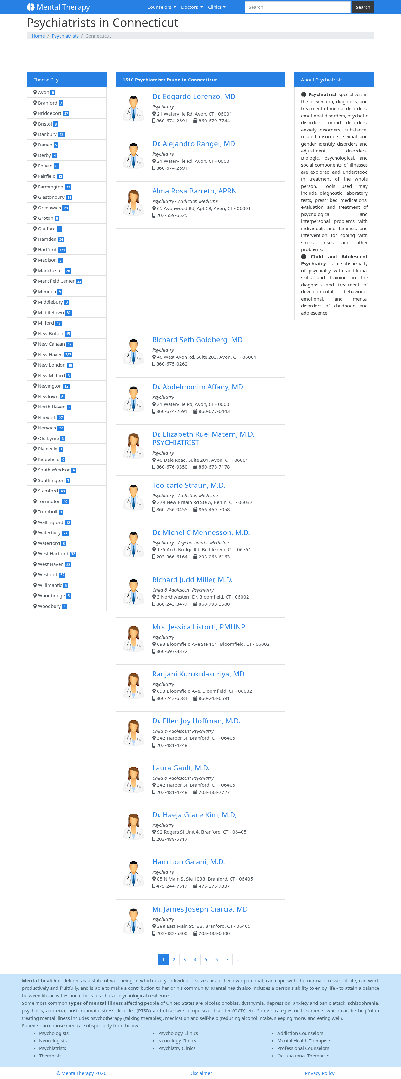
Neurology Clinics (177, 1040)
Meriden (49, 291)
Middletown (53, 312)
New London (54, 365)
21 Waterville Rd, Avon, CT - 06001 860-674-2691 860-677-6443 (197, 398)
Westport (50, 574)
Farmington (53, 186)
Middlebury (52, 302)
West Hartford (56, 553)
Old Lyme (50, 438)
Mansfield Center (59, 281)
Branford (49, 103)
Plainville (49, 448)
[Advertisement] (200, 56)
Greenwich (52, 207)
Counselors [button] (160, 7)
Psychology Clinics (178, 1033)
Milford (48, 323)
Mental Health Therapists (304, 1040)
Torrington (52, 501)
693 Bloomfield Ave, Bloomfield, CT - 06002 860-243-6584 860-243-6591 (202, 685)
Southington (53, 480)
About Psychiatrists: (322, 79)
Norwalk (50, 417)
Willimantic (52, 585)
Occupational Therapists (303, 1055)
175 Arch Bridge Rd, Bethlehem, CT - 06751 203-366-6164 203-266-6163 (201, 543)
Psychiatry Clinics (176, 1048)
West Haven (53, 564)
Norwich (50, 427)
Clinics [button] (215, 7)
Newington (52, 386)
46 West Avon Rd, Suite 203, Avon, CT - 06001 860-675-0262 (204, 351)
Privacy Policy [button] (320, 1073)
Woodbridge (53, 595)
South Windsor (56, 469)
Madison (49, 260)
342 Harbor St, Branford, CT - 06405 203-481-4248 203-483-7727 (193, 779)
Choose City (46, 79)
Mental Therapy (62, 7)
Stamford (51, 490)
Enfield (47, 165)
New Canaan (54, 344)
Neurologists (53, 1040)
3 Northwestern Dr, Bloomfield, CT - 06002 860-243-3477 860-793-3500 (200, 591)
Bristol (47, 124)
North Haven (53, 406)
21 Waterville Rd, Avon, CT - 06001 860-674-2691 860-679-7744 (193, 107)
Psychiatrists (65, 36)
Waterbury (52, 532)
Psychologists (54, 1033)
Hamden (50, 239)
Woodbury (51, 606)
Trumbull (49, 511)
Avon (45, 92)
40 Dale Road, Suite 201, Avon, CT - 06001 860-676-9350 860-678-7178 (203, 449)
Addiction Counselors (300, 1033)
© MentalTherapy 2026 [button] (81, 1073)
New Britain (53, 333)
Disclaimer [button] (200, 1073)
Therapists (50, 1055)
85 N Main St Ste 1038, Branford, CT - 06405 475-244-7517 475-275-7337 (202, 873)
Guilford (48, 228)
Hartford (51, 249)
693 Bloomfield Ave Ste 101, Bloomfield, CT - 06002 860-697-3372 (211, 638)
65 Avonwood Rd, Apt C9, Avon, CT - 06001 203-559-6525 (201, 202)
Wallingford (53, 522)
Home (38, 36)
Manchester (53, 270)
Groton (47, 218)
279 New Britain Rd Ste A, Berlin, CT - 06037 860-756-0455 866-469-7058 (202, 496)
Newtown (50, 396)
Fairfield (49, 176)
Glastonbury (54, 197)
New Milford (53, 375)
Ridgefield (50, 459)
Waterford (51, 543)
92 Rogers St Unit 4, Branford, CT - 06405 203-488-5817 (199, 826)
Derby (46, 155)
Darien (47, 144)
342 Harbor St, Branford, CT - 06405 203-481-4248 (196, 732)
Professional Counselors (303, 1048)
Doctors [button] (190, 7)
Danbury (50, 134)
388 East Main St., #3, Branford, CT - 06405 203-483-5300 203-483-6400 (201, 920)
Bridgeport (52, 113)
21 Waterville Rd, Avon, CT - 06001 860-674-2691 (193, 155)
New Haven (54, 354)
